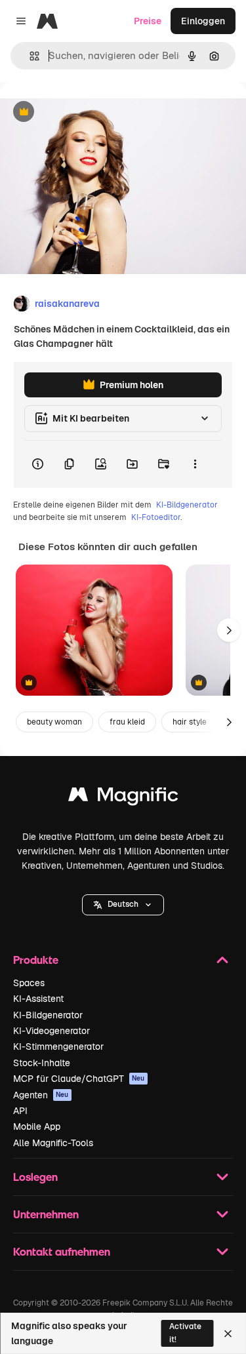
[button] (123, 904)
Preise (147, 21)
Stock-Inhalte (41, 1063)
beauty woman (54, 722)
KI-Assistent (38, 999)
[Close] (228, 1334)
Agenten (41, 1095)
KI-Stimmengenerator (58, 1046)
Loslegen (35, 1177)
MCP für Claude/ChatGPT (79, 1079)
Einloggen (203, 21)
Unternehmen (46, 1214)
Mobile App (36, 1126)
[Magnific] (123, 797)
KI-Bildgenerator (187, 505)
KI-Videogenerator (51, 1031)
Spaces (29, 983)
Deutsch (123, 904)
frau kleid (127, 722)
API (20, 1111)
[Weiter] (229, 630)
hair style (190, 722)
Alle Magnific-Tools (53, 1143)
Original (84, 112)
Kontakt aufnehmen (61, 1251)
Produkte (35, 959)
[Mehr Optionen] (195, 464)
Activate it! (185, 1332)
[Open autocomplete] (29, 56)
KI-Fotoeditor (155, 517)
